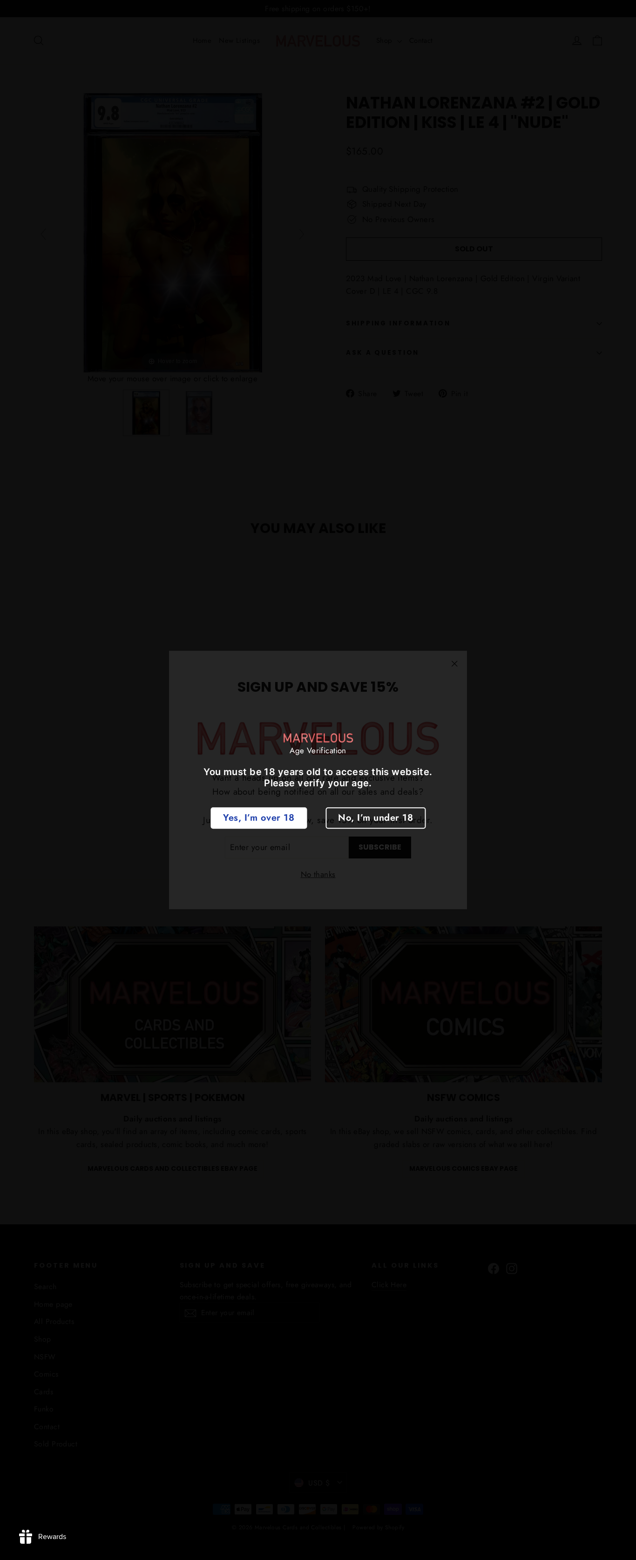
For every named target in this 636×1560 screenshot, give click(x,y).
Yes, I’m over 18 (258, 817)
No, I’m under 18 (375, 817)
